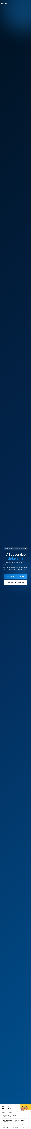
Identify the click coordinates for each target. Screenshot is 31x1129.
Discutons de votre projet (15, 576)
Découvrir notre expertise (15, 583)
